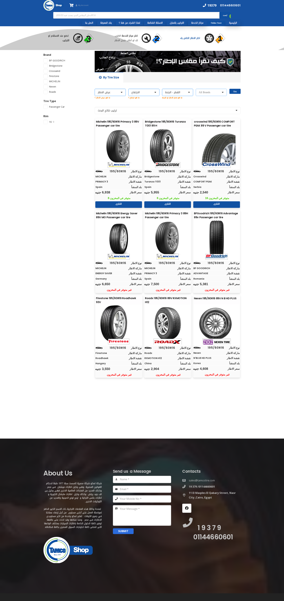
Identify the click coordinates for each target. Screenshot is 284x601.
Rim (45, 116)
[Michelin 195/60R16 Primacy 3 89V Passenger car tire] (119, 147)
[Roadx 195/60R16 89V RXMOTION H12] (168, 324)
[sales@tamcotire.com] (185, 480)
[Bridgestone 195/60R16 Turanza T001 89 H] (168, 147)
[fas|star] (218, 38)
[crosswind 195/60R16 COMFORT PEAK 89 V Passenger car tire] (217, 147)
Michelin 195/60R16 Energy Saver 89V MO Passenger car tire (117, 215)
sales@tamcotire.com (202, 480)
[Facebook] (186, 508)
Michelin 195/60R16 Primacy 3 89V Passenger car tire (117, 123)
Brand (47, 55)
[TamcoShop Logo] (53, 5)
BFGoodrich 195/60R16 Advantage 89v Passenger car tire (216, 215)
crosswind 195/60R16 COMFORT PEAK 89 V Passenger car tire (214, 123)
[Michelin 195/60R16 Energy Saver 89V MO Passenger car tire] (119, 239)
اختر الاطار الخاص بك (190, 38)
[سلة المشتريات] (71, 5)
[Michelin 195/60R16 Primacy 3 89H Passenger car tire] (168, 239)
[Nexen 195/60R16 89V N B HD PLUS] (217, 323)
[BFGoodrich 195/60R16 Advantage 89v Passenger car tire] (217, 239)
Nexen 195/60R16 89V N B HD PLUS (215, 298)
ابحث (225, 15)
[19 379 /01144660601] (185, 486)
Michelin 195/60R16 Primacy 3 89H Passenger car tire (166, 215)
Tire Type (49, 101)
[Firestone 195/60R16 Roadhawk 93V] (119, 324)
